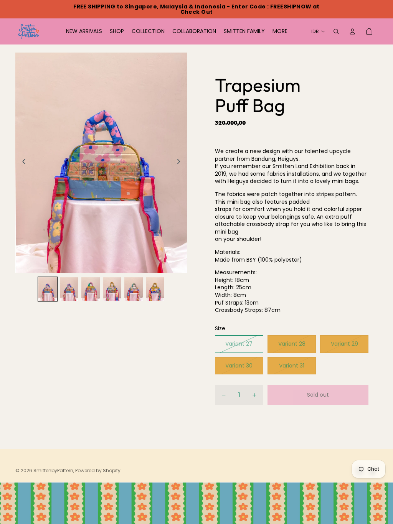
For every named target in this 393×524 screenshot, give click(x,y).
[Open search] (336, 31)
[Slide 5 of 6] (133, 289)
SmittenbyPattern (53, 470)
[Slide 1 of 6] (47, 289)
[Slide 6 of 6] (155, 289)
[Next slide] (181, 162)
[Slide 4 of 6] (112, 289)
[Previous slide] (21, 162)
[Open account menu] (352, 31)
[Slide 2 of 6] (69, 289)
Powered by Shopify (98, 470)
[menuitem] (280, 31)
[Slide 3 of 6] (90, 289)
